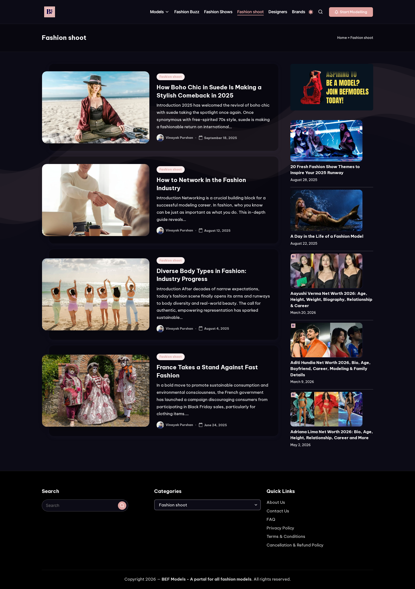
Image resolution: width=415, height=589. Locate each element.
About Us (276, 502)
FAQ (271, 519)
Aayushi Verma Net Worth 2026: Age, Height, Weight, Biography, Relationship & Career (331, 299)
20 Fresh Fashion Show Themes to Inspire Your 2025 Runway (325, 170)
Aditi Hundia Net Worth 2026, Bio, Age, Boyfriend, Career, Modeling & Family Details (330, 368)
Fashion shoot (170, 77)
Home (342, 38)
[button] (351, 12)
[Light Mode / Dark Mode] (310, 12)
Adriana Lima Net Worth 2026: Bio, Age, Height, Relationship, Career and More (331, 435)
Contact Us (278, 511)
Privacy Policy (280, 528)
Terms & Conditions (286, 536)
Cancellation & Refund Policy (295, 545)
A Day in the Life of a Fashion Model (326, 236)
